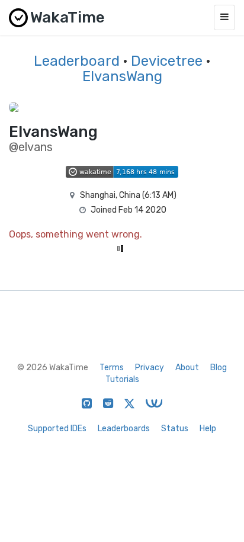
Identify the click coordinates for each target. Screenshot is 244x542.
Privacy (149, 368)
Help (208, 429)
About (187, 368)
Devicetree (167, 61)
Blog (218, 368)
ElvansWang (122, 76)
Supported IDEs (57, 429)
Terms (111, 368)
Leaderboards (124, 429)
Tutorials (122, 379)
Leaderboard (77, 61)
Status (174, 429)
